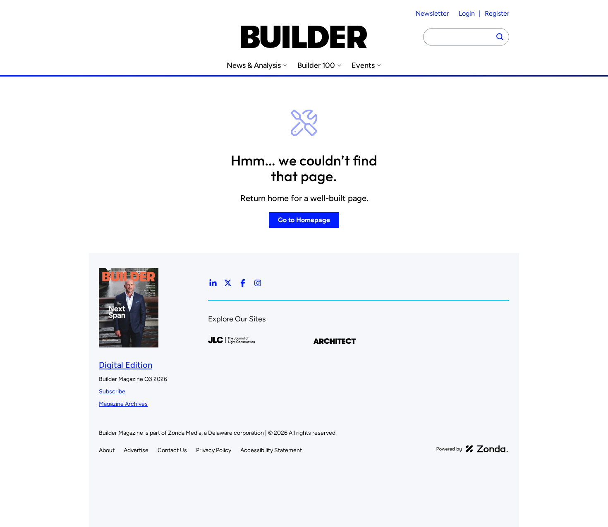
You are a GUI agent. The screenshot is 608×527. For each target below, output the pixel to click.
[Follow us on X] (228, 283)
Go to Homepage (304, 220)
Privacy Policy (213, 450)
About (107, 450)
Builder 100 (316, 65)
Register (497, 13)
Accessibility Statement (271, 450)
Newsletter (432, 13)
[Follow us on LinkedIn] (213, 283)
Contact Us (172, 450)
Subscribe (112, 391)
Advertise (136, 450)
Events (363, 65)
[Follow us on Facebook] (243, 283)
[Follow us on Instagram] (258, 283)
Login (467, 13)
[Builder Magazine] (304, 37)
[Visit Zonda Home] (472, 448)
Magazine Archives (123, 403)
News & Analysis (254, 65)
